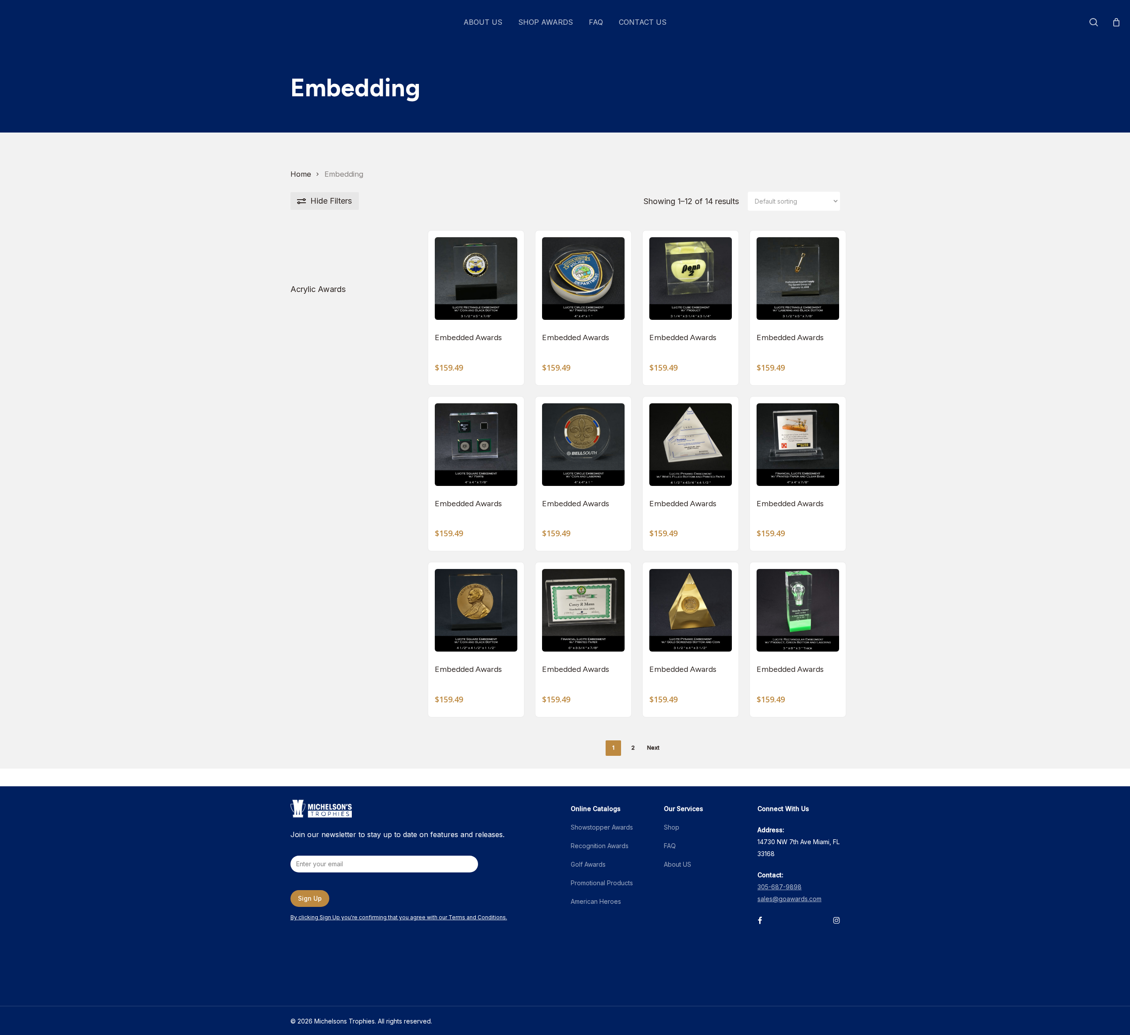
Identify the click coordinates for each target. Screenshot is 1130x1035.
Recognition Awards (600, 845)
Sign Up (310, 898)
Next (653, 747)
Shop (671, 827)
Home (300, 174)
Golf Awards (588, 864)
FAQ (670, 845)
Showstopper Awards (602, 827)
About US (677, 864)
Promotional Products (602, 883)
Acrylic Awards (318, 289)
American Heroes (596, 901)
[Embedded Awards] (476, 278)
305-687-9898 (779, 887)
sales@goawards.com (789, 898)
